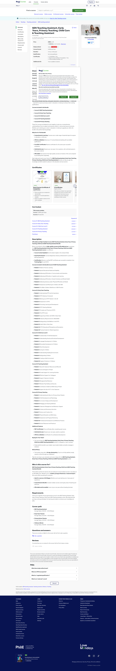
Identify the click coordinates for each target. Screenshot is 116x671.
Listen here (28, 660)
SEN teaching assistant (44, 22)
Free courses (79, 14)
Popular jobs (40, 607)
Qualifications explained (21, 627)
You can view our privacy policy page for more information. (55, 85)
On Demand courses (58, 14)
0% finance (18, 620)
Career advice (44, 2)
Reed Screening (83, 612)
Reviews (20, 49)
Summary (20, 27)
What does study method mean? (40, 568)
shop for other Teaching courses (58, 18)
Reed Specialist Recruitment (86, 605)
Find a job (39, 603)
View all (54, 583)
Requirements (21, 43)
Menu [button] (17, 5)
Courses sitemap (19, 638)
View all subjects (19, 607)
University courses (69, 14)
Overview (20, 29)
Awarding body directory (21, 625)
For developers (62, 605)
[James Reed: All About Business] (20, 658)
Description (21, 36)
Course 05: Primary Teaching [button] (53, 231)
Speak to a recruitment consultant (87, 620)
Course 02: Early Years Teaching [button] (53, 223)
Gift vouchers (19, 618)
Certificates (21, 32)
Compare (73, 64)
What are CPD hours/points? (39, 572)
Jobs (30, 2)
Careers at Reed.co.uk (64, 603)
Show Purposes (43, 97)
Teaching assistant (31, 22)
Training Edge (90, 39)
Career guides (19, 631)
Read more (63, 44)
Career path (21, 45)
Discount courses (38, 14)
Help (17, 601)
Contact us (18, 603)
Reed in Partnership (84, 609)
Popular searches (41, 609)
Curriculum (20, 34)
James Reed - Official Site (86, 616)
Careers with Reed (84, 614)
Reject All (63, 97)
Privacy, (89, 662)
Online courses (48, 14)
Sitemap (39, 620)
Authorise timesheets (85, 603)
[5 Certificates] (63, 177)
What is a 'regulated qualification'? (41, 575)
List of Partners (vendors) (45, 93)
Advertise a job (40, 618)
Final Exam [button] (53, 234)
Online (17, 22)
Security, (85, 662)
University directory (20, 622)
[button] (58, 47)
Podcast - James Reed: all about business (89, 618)
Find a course (31, 10)
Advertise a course (20, 635)
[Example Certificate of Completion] (42, 177)
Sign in (97, 2)
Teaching (23, 22)
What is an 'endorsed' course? (39, 579)
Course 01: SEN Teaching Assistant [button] (53, 221)
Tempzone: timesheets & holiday (87, 601)
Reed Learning (83, 607)
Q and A (20, 47)
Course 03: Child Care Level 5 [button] (53, 226)
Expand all (74, 218)
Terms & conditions (95, 662)
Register (91, 2)
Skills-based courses (20, 629)
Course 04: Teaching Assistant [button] (53, 229)
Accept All (73, 97)
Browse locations (41, 612)
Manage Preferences (77, 662)
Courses (36, 2)
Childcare (44, 586)
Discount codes (19, 616)
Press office (61, 607)
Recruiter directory (41, 605)
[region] (58, 84)
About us (61, 601)
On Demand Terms (20, 633)
